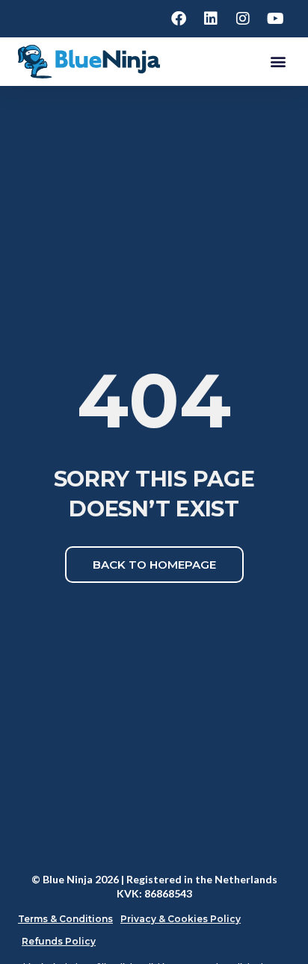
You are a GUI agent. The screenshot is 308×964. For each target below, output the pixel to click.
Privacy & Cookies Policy (180, 918)
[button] (277, 61)
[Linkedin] (211, 19)
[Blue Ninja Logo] (89, 61)
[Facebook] (179, 19)
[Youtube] (275, 19)
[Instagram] (243, 19)
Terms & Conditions (65, 918)
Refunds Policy (59, 941)
